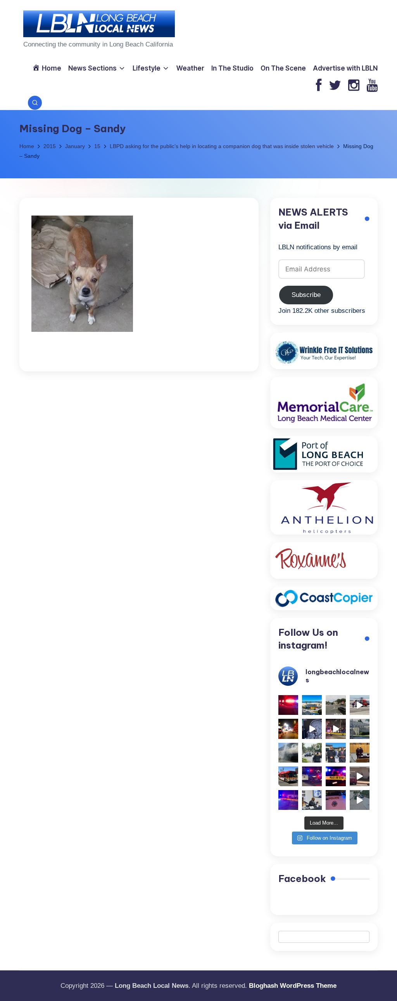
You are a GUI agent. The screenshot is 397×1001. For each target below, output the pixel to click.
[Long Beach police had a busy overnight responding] (312, 776)
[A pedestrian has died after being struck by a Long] (288, 776)
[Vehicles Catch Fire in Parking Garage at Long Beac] (288, 753)
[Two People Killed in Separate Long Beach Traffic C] (288, 705)
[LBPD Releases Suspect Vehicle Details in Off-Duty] (359, 800)
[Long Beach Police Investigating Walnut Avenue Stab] (335, 776)
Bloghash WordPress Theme (293, 985)
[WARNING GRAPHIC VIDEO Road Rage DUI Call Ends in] (359, 776)
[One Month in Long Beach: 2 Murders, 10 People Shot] (312, 753)
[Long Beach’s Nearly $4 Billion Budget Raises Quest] (359, 753)
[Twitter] (335, 86)
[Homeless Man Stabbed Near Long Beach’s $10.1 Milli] (312, 705)
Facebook (302, 878)
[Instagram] (353, 86)
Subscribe (306, 295)
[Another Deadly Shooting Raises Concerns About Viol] (335, 753)
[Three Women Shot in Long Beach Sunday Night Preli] (335, 729)
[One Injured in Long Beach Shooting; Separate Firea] (335, 800)
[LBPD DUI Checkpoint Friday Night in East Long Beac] (288, 729)
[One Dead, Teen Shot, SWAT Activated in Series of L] (288, 800)
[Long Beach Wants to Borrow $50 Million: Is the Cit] (359, 729)
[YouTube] (372, 86)
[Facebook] (319, 86)
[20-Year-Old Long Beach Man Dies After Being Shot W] (335, 705)
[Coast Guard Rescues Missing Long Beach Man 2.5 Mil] (359, 705)
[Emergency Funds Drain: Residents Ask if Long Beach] (312, 800)
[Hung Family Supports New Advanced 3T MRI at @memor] (312, 729)
